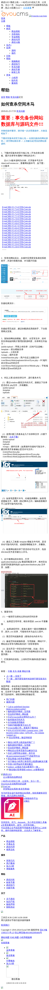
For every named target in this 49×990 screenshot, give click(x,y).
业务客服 (10, 950)
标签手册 (10, 882)
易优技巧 (15, 64)
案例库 (14, 83)
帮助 (8, 58)
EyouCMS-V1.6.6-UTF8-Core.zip (16, 228)
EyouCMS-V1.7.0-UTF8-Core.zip (16, 219)
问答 (8, 56)
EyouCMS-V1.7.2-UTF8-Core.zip (16, 214)
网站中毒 (26, 671)
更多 (8, 75)
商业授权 (15, 31)
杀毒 (19, 671)
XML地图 (14, 937)
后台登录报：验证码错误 (20, 737)
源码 (13, 50)
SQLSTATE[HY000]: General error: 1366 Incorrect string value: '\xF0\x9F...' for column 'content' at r (25, 732)
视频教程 (15, 61)
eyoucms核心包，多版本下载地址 (23, 728)
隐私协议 (10, 907)
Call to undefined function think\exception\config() (17, 708)
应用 (8, 48)
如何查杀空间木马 (16, 720)
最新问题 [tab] (10, 702)
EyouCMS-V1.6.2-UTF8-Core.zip (16, 237)
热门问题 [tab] (10, 699)
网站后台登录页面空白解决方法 (22, 750)
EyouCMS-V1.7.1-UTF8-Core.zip (16, 216)
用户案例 (10, 863)
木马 (15, 671)
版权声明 (10, 904)
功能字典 (10, 888)
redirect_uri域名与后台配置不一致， (24, 767)
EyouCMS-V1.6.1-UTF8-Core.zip (16, 240)
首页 (3, 97)
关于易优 (10, 899)
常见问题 (15, 67)
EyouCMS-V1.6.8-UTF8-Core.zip (16, 223)
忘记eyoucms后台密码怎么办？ (22, 717)
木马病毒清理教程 (16, 722)
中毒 (10, 671)
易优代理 (15, 39)
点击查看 (27, 8)
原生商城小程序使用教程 (19, 759)
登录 (3, 18)
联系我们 (5, 925)
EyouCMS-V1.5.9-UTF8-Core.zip (16, 244)
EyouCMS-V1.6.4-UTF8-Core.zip (16, 233)
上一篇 (13, 676)
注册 (3, 21)
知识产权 (10, 901)
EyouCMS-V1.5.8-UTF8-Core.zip (16, 247)
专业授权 (15, 37)
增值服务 (10, 869)
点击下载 (13, 437)
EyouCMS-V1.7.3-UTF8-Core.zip (16, 212)
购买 (8, 29)
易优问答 (10, 880)
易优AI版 (15, 42)
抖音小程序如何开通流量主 (20, 764)
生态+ (9, 45)
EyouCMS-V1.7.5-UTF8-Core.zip (16, 207)
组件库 (14, 80)
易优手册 (15, 69)
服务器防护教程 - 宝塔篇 (19, 711)
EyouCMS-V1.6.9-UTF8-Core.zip (16, 221)
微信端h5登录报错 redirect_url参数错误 (26, 769)
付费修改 (10, 961)
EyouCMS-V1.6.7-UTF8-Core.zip (16, 226)
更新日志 (10, 860)
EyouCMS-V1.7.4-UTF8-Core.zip (16, 209)
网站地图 (5, 937)
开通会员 (10, 844)
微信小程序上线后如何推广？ (21, 742)
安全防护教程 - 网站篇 (18, 714)
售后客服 (10, 955)
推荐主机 (10, 849)
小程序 (14, 78)
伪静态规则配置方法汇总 (19, 725)
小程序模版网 (25, 937)
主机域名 (15, 34)
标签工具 (15, 72)
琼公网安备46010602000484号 (28, 932)
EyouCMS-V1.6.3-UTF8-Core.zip (16, 235)
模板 (8, 26)
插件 (13, 53)
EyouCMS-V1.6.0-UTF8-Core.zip (16, 242)
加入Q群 (10, 866)
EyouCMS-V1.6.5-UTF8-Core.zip (16, 230)
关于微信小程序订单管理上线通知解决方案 (28, 761)
